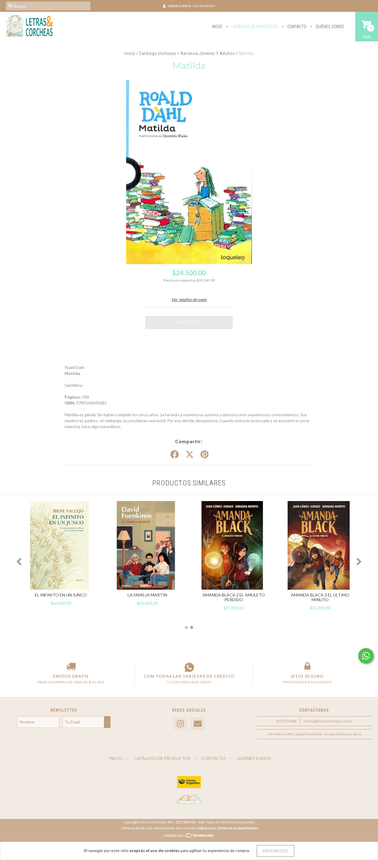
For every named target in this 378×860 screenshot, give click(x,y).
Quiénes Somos (329, 26)
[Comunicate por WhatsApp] (366, 656)
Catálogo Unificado (158, 53)
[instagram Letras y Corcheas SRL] (180, 724)
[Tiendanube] (189, 837)
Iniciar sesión (204, 6)
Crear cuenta (179, 6)
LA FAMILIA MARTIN (147, 594)
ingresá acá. (207, 828)
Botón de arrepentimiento (238, 828)
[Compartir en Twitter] (189, 454)
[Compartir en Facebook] (174, 454)
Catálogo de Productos (254, 26)
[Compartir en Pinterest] (204, 454)
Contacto (296, 26)
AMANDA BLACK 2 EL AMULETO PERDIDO (234, 597)
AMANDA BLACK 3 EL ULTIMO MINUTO (320, 597)
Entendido (275, 850)
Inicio (217, 26)
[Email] (197, 724)
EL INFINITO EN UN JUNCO (61, 594)
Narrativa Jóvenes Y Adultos (208, 53)
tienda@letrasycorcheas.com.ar (328, 721)
